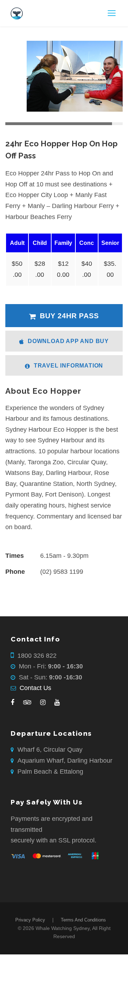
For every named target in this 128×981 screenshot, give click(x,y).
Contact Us (35, 687)
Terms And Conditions (83, 920)
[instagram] (43, 702)
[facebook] (12, 702)
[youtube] (57, 702)
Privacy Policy (30, 920)
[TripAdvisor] (27, 702)
